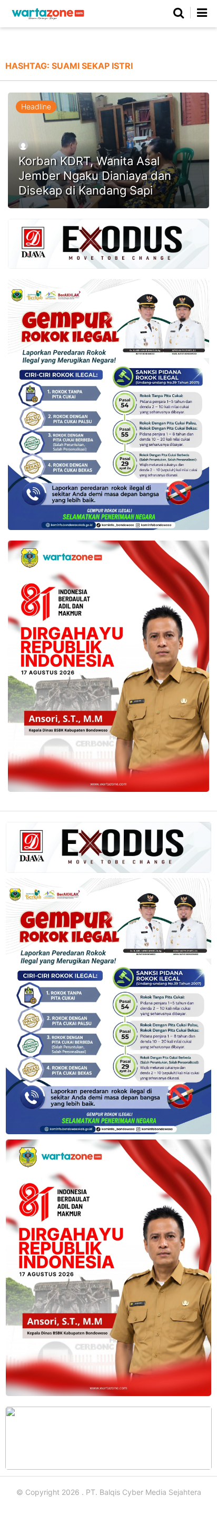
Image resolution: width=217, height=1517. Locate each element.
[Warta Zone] (48, 19)
